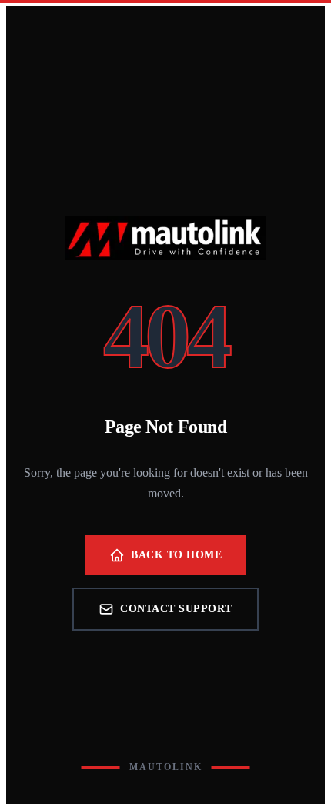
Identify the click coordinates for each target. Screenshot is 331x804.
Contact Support (176, 609)
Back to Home (176, 555)
